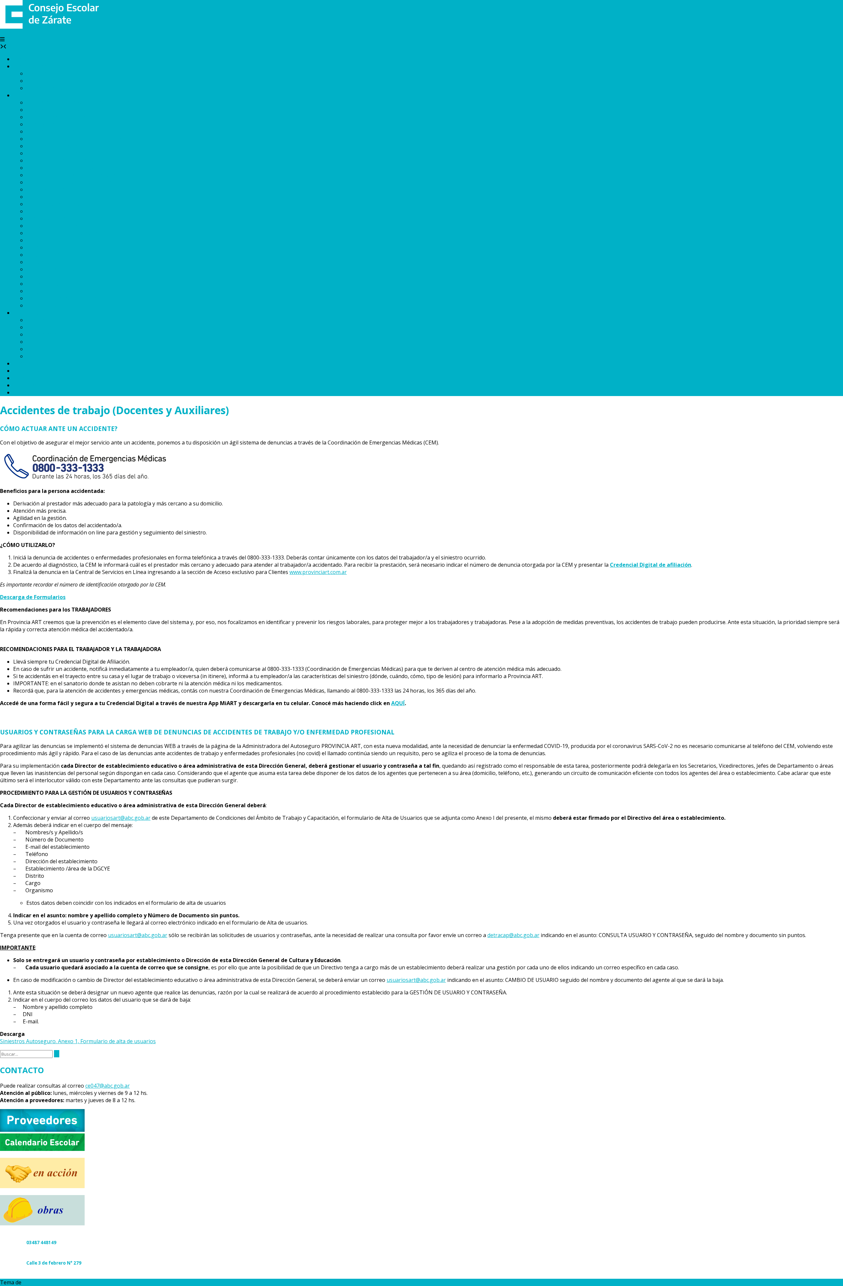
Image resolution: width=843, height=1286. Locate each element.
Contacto (29, 392)
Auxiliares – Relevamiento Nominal (74, 182)
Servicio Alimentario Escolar (65, 298)
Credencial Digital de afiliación (650, 564)
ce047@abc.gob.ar (107, 1085)
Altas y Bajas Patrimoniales (64, 117)
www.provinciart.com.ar (318, 572)
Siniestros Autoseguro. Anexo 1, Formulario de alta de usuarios (78, 1041)
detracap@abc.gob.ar (513, 935)
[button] (2, 39)
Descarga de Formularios (33, 597)
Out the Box (37, 1282)
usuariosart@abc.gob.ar (120, 817)
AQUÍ (398, 703)
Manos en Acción (52, 88)
